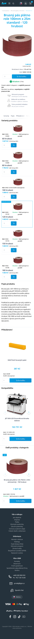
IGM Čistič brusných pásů (17, 360)
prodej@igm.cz (19, 583)
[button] (5, 412)
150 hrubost (7, 243)
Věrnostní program (17, 546)
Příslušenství (20, 116)
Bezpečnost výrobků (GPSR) (17, 550)
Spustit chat (19, 590)
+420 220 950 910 (19, 575)
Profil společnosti (17, 566)
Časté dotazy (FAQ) (17, 544)
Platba (17, 522)
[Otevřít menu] (9, 3)
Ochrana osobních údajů (17, 529)
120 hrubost (7, 217)
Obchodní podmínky (17, 524)
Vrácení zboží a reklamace (17, 531)
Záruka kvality (17, 548)
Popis (12, 116)
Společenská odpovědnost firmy (17, 568)
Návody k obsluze (17, 539)
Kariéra (17, 570)
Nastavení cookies (17, 553)
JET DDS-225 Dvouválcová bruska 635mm (17, 419)
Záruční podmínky (17, 526)
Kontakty (17, 561)
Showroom (17, 563)
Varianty (6, 116)
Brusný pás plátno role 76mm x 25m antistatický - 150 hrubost (17, 481)
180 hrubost (7, 270)
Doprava (17, 520)
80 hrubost (7, 165)
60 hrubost (7, 138)
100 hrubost (7, 190)
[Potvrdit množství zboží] (14, 145)
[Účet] (26, 3)
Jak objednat (17, 517)
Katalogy (17, 541)
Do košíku (22, 76)
